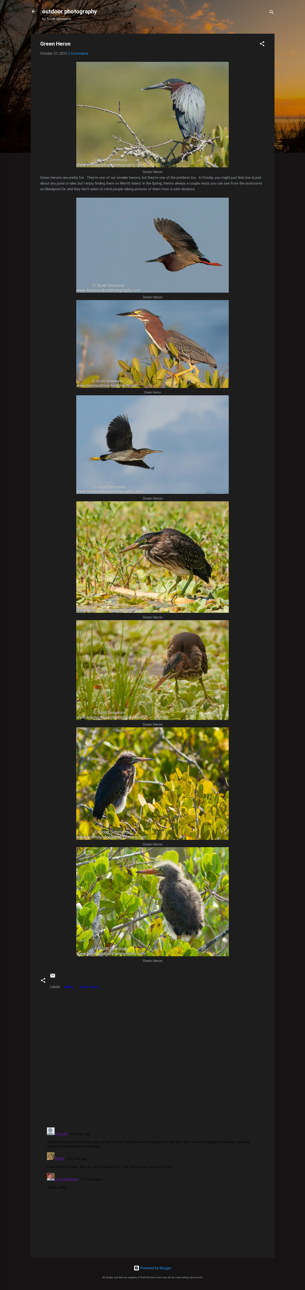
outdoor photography (69, 11)
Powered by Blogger (155, 1268)
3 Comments (78, 53)
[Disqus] (152, 1062)
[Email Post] (53, 977)
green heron (89, 987)
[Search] (271, 13)
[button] (262, 44)
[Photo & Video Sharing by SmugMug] (152, 166)
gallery (69, 987)
